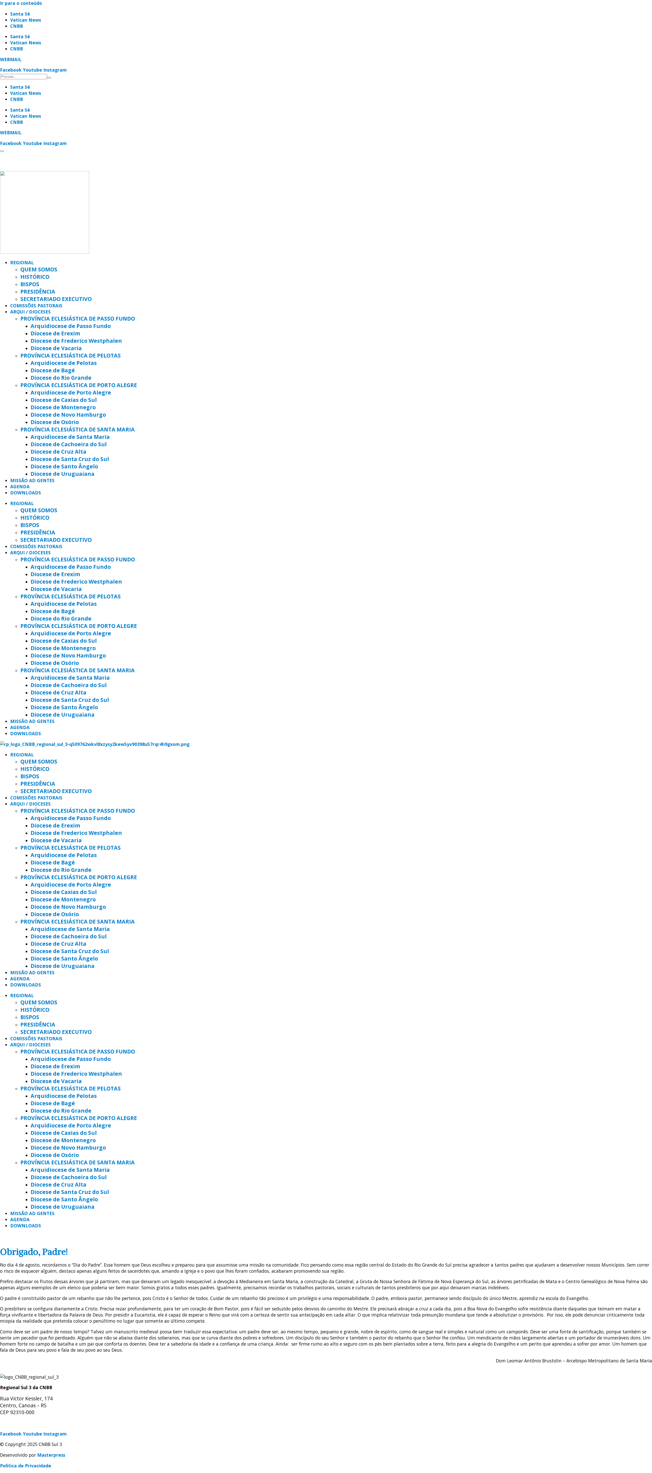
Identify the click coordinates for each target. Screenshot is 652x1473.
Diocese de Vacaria (56, 348)
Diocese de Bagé (53, 370)
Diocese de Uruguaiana (62, 473)
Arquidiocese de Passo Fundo (71, 326)
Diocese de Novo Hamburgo (68, 414)
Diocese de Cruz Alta (58, 451)
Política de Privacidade (25, 1466)
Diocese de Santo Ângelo (64, 466)
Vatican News (25, 20)
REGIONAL (22, 262)
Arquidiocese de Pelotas (64, 362)
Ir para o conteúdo (21, 3)
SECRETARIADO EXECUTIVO (56, 299)
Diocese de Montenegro (63, 407)
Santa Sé (20, 14)
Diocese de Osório (55, 422)
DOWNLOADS (25, 493)
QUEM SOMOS (38, 269)
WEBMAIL (11, 59)
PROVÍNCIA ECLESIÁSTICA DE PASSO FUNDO (77, 318)
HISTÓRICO (34, 276)
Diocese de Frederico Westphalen (76, 340)
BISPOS (29, 284)
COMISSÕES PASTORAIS (36, 306)
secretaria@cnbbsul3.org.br (31, 1423)
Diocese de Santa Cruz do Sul (70, 459)
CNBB (16, 26)
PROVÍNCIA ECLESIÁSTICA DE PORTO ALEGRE (78, 385)
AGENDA (20, 486)
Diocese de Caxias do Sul (64, 399)
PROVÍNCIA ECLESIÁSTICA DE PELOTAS (70, 355)
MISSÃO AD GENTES (32, 480)
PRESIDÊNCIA (37, 291)
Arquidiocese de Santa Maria (70, 436)
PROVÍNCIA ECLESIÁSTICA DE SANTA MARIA (77, 429)
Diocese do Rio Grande (61, 377)
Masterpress (51, 1455)
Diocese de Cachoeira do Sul (69, 444)
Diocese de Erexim (55, 333)
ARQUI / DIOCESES (30, 312)
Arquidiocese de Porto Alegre (71, 392)
